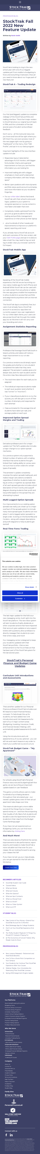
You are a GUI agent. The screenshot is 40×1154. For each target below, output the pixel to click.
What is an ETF (11, 907)
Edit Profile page (13, 238)
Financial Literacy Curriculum (13, 1007)
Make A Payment (10, 1081)
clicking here (20, 831)
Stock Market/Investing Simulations (15, 1003)
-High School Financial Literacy (13, 1042)
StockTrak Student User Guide (16, 883)
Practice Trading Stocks (11, 1020)
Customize (19, 598)
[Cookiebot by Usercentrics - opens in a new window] (29, 554)
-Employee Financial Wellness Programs (16, 1051)
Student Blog (8, 1088)
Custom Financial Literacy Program (15, 1016)
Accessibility (8, 1083)
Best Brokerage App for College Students (20, 925)
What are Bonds (11, 888)
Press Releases (9, 1070)
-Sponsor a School (10, 1053)
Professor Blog (10, 16)
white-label (15, 197)
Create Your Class (11, 867)
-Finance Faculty (9, 1033)
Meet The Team (9, 1079)
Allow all (20, 593)
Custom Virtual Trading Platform (14, 1014)
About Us (7, 1064)
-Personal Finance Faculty (12, 1036)
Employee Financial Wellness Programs (16, 1018)
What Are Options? (12, 893)
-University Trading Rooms (12, 1038)
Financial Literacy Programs (13, 1009)
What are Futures (12, 891)
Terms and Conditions (11, 1077)
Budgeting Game (10, 1005)
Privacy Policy (9, 1075)
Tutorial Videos (11, 885)
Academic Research (10, 1073)
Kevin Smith (15, 35)
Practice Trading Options (12, 1022)
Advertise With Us (10, 1068)
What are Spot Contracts (14, 896)
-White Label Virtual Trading (13, 1046)
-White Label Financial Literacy (13, 1049)
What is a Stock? (11, 902)
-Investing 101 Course (11, 1057)
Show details (29, 587)
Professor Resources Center (12, 1025)
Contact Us (8, 1066)
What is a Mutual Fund (13, 899)
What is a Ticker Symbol (14, 904)
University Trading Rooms (12, 1012)
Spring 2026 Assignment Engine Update (19, 973)
